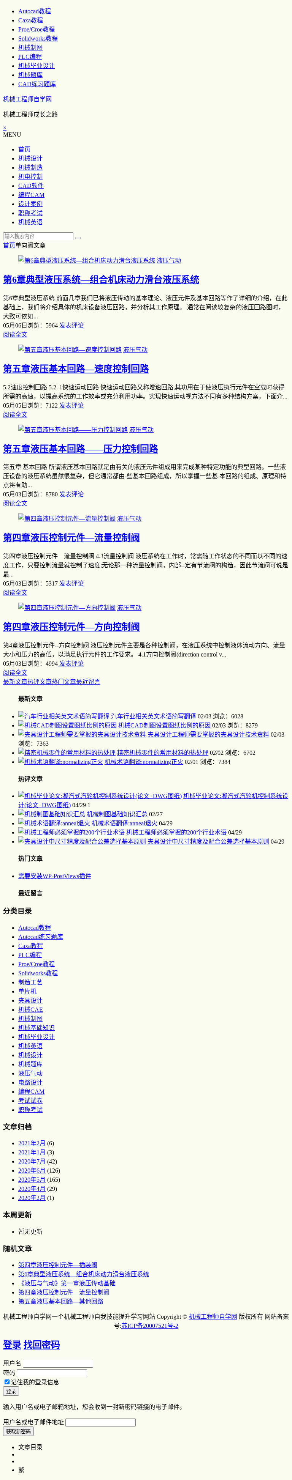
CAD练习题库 (37, 84)
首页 (24, 149)
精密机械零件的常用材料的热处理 (162, 752)
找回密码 (42, 1345)
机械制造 (30, 167)
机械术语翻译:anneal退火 (124, 823)
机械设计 (30, 158)
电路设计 (30, 1082)
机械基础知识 (36, 1028)
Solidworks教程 (38, 38)
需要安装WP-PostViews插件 (54, 876)
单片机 (27, 991)
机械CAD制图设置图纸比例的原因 (164, 725)
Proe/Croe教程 (36, 29)
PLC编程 (30, 57)
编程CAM (31, 195)
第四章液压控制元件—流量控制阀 (71, 538)
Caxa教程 (30, 20)
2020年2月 (32, 1198)
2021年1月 (32, 1152)
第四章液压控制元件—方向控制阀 (71, 627)
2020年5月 (32, 1179)
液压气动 (169, 260)
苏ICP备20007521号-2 (149, 1326)
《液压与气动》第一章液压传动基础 (67, 1283)
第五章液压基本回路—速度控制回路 (76, 369)
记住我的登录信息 (35, 1382)
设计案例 (30, 204)
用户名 (12, 1363)
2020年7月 (32, 1161)
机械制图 (30, 47)
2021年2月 (32, 1143)
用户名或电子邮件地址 (33, 1422)
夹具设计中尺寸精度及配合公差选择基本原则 (208, 841)
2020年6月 (32, 1170)
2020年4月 (32, 1189)
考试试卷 (30, 1100)
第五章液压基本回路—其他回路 (60, 1301)
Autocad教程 (34, 11)
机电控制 (30, 176)
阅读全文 (15, 334)
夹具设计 (30, 1000)
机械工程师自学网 (27, 99)
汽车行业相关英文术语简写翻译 (153, 716)
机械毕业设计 (36, 66)
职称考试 (30, 213)
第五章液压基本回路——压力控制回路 (80, 449)
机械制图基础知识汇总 (117, 814)
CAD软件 (31, 186)
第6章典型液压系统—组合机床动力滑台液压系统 (101, 280)
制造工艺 (30, 982)
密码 (9, 1373)
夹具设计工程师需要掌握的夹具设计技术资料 (208, 734)
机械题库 (30, 75)
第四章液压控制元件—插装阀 (57, 1265)
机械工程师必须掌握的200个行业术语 (176, 832)
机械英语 (30, 222)
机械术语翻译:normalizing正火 (144, 762)
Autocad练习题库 (40, 937)
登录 (12, 1345)
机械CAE (30, 1009)
